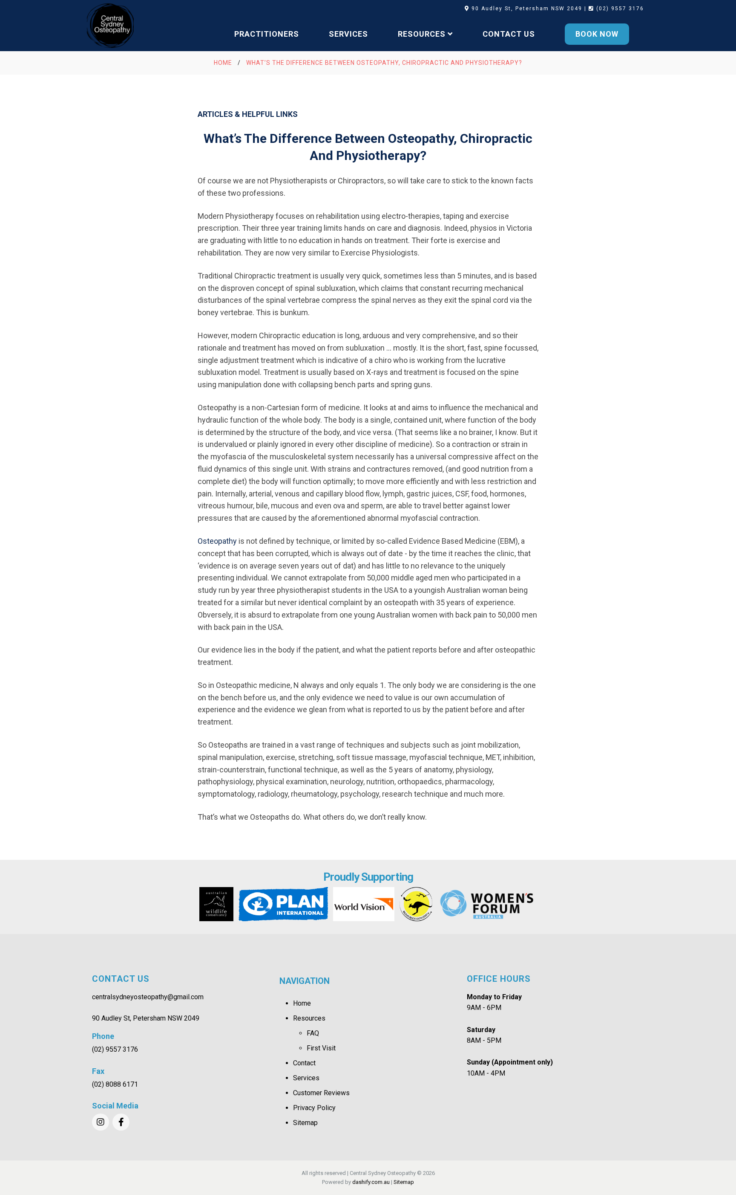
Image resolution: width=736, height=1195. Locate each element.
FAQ (313, 1033)
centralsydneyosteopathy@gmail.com (148, 997)
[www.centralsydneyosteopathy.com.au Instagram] (100, 1122)
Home (302, 1003)
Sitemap (305, 1123)
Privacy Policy (314, 1108)
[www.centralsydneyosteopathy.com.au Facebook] (120, 1122)
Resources (309, 1018)
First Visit (321, 1048)
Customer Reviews (321, 1093)
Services (306, 1078)
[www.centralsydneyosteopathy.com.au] (110, 26)
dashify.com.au (371, 1182)
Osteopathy (217, 541)
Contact (304, 1063)
